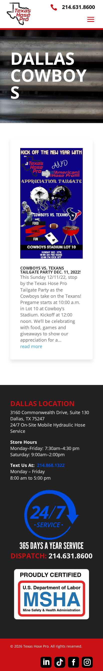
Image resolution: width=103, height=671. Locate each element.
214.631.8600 (78, 6)
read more (31, 346)
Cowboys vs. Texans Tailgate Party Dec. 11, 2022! (50, 270)
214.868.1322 (50, 465)
